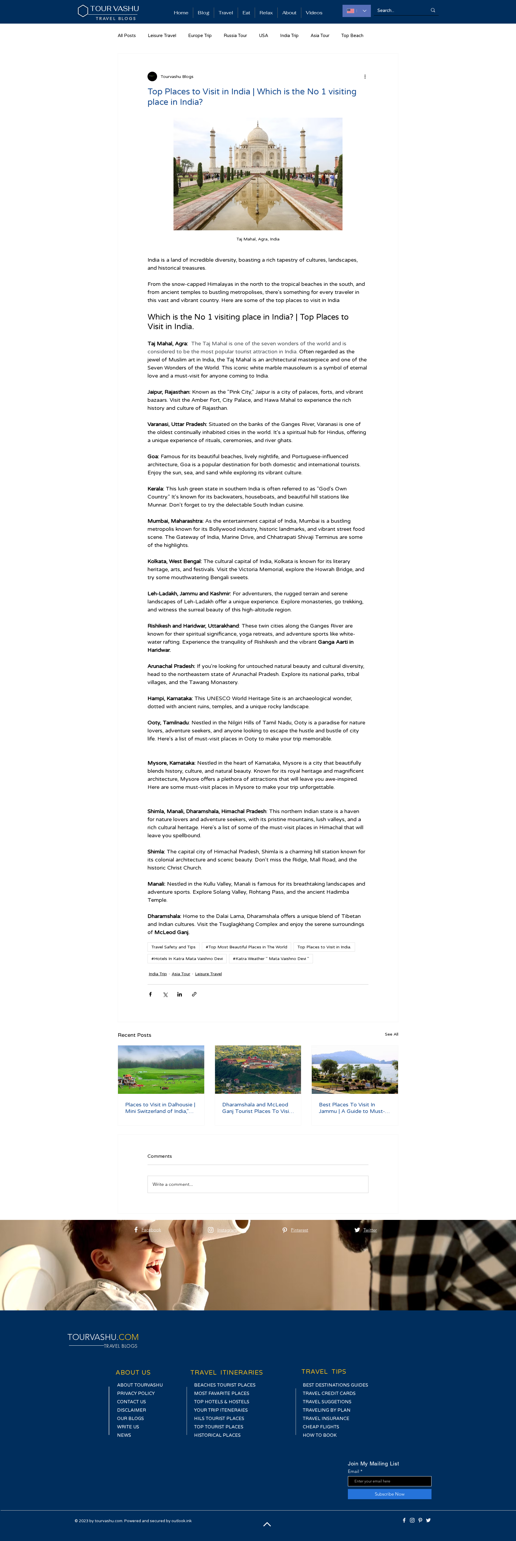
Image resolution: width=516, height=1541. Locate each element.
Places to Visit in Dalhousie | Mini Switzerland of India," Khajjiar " (160, 1107)
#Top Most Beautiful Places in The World (246, 947)
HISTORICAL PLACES (217, 1435)
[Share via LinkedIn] (179, 994)
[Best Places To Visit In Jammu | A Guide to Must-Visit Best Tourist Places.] (355, 1069)
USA (263, 35)
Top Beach (352, 35)
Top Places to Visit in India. (324, 947)
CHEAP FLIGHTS (321, 1427)
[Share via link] (194, 994)
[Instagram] (210, 1230)
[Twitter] (357, 1230)
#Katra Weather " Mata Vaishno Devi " (271, 958)
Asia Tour (320, 35)
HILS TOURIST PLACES (219, 1418)
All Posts (127, 35)
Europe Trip (200, 35)
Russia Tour (235, 35)
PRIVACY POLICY (136, 1393)
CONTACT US (131, 1401)
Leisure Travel (162, 35)
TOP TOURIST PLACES (218, 1427)
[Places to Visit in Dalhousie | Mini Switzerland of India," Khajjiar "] (161, 1069)
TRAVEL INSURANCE (326, 1418)
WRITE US (128, 1427)
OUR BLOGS (130, 1418)
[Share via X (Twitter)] (165, 994)
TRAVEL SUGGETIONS (328, 1401)
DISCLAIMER (131, 1410)
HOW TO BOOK (320, 1435)
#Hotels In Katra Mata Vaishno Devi (187, 958)
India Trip (289, 35)
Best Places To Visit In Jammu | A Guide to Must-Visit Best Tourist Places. (352, 1107)
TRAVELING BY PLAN (327, 1410)
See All (391, 1034)
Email (353, 1471)
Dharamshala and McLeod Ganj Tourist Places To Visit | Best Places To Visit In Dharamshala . (256, 1107)
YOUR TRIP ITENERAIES (221, 1410)
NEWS (124, 1435)
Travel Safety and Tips (173, 947)
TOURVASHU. (93, 1337)
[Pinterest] (284, 1230)
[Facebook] (136, 1229)
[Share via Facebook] (150, 994)
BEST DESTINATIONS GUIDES (335, 1385)
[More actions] (364, 76)
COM (129, 1337)
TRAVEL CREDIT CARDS (329, 1393)
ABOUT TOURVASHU (140, 1385)
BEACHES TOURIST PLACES (225, 1385)
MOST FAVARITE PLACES (222, 1393)
